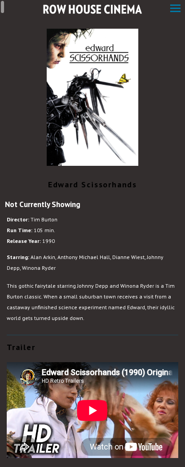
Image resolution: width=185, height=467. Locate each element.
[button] (175, 9)
